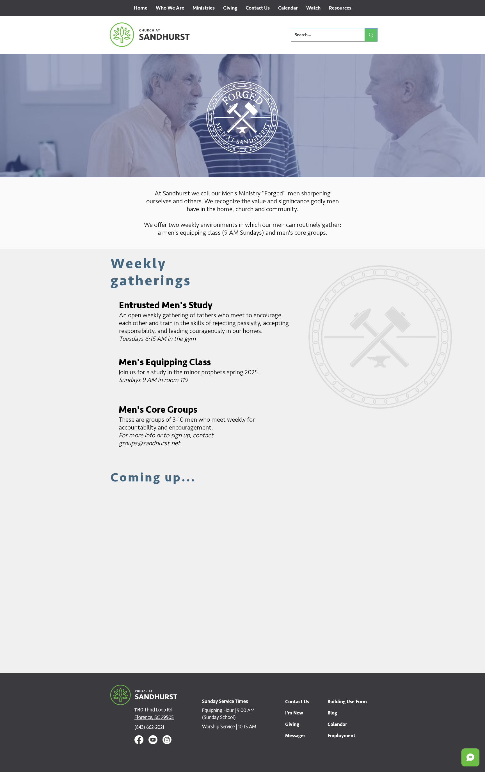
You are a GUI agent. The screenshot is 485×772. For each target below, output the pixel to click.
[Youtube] (152, 739)
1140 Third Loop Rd (153, 710)
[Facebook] (138, 739)
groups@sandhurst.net (149, 443)
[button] (170, 10)
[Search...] (371, 34)
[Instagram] (167, 739)
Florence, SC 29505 (154, 717)
